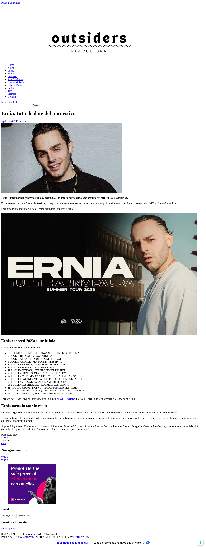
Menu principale (9, 102)
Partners (12, 93)
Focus (11, 70)
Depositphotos (8, 528)
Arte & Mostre (15, 79)
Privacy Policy (8, 516)
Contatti (12, 96)
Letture (11, 88)
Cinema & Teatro (16, 82)
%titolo (5, 456)
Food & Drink (15, 85)
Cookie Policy (23, 516)
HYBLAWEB (80, 536)
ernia (3, 443)
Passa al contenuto (10, 2)
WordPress (28, 536)
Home (11, 65)
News (11, 67)
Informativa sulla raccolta (72, 542)
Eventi (11, 73)
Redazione (21, 121)
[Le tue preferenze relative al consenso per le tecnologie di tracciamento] (200, 542)
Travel (11, 91)
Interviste (12, 76)
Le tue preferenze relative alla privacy (117, 542)
